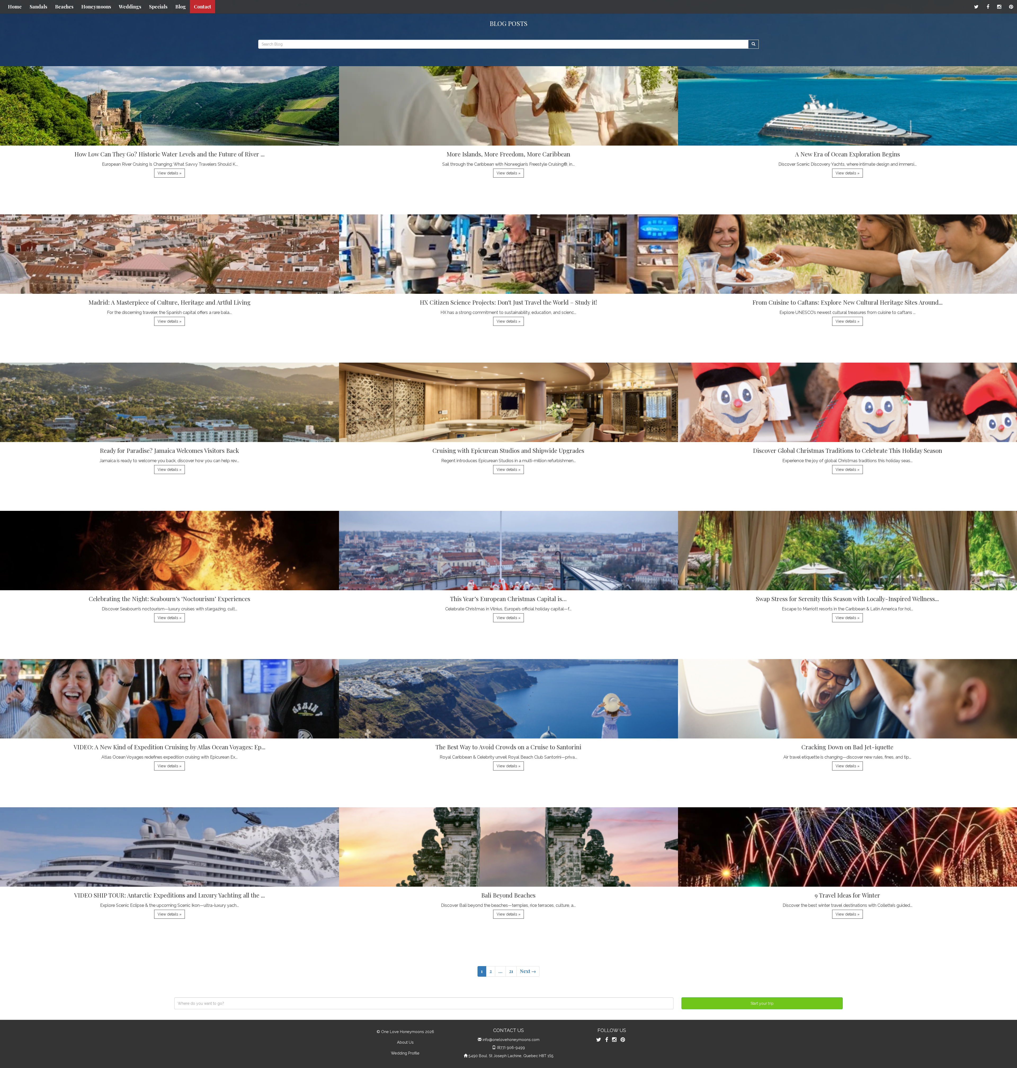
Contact (202, 6)
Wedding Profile (405, 1053)
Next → (528, 971)
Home (15, 6)
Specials (158, 6)
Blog (180, 6)
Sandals (38, 6)
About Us (405, 1042)
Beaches (64, 6)
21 (511, 971)
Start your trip (762, 1003)
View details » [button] (169, 173)
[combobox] (423, 1003)
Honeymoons (96, 6)
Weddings (130, 6)
